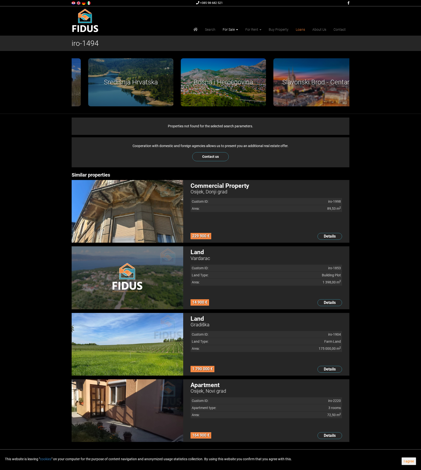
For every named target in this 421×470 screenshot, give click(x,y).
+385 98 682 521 (211, 3)
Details (330, 236)
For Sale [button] (229, 29)
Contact (340, 29)
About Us (319, 29)
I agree (409, 461)
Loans (300, 29)
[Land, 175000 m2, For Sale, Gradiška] (127, 344)
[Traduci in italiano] (89, 3)
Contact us (210, 157)
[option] (118, 82)
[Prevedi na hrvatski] (74, 3)
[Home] (195, 29)
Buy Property (278, 29)
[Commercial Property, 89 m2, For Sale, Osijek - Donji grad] (127, 211)
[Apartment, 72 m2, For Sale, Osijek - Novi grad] (127, 410)
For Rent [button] (252, 29)
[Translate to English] (79, 3)
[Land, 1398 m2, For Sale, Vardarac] (127, 277)
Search (210, 29)
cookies (45, 459)
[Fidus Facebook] (348, 3)
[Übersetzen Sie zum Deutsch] (84, 3)
